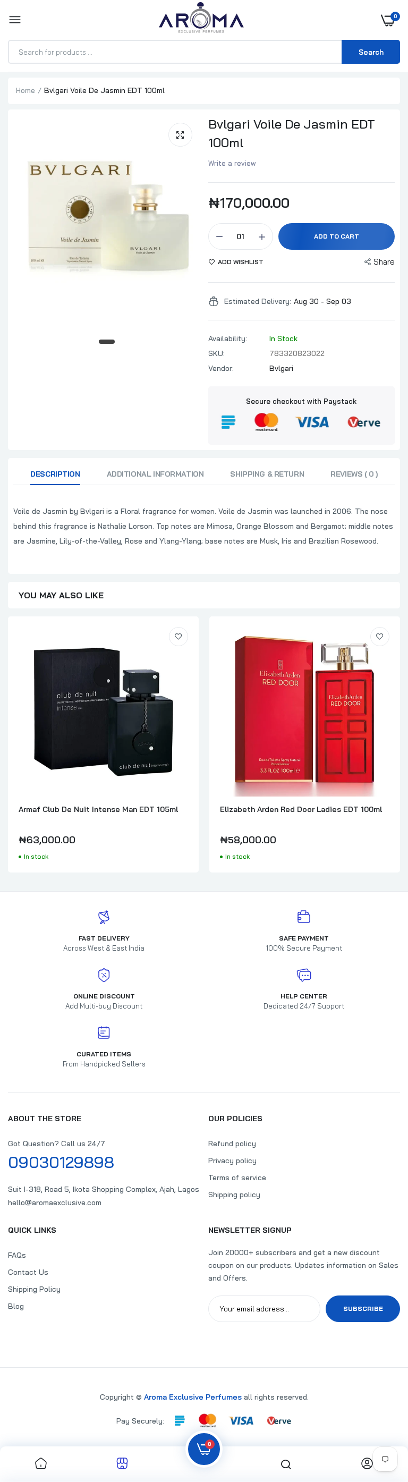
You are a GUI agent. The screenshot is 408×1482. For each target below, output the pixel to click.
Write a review (232, 163)
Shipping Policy (34, 1289)
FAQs (17, 1255)
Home (25, 90)
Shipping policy (234, 1194)
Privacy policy (232, 1160)
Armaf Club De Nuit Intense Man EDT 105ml (98, 809)
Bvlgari (281, 368)
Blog (16, 1306)
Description (55, 474)
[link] (178, 636)
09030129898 (61, 1162)
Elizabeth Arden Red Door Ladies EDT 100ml (301, 809)
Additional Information (155, 474)
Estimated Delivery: (257, 301)
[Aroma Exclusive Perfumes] (201, 20)
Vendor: (221, 368)
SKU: (216, 353)
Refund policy (232, 1143)
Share (384, 262)
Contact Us (28, 1272)
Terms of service (237, 1177)
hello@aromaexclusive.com (54, 1202)
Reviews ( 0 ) (354, 474)
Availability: (227, 338)
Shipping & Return (267, 474)
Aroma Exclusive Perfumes (193, 1397)
